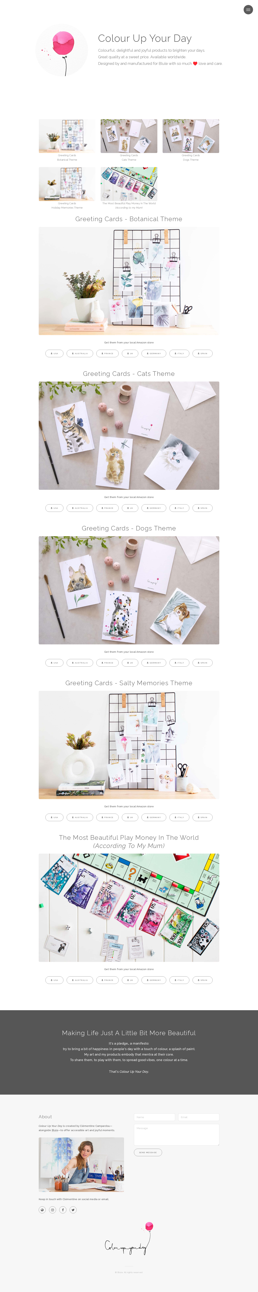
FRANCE (109, 354)
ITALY (181, 354)
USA (56, 354)
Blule (55, 1130)
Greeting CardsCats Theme (129, 157)
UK (131, 354)
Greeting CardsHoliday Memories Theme (67, 205)
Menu (248, 9)
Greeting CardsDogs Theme (191, 157)
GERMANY (155, 354)
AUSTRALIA (81, 354)
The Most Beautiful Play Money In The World (129, 205)
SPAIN (204, 354)
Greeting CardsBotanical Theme (67, 157)
